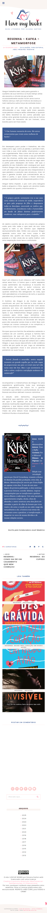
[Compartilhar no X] (30, 547)
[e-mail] (34, 789)
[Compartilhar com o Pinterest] (39, 547)
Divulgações (25, 47)
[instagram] (12, 789)
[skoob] (30, 789)
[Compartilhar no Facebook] (34, 547)
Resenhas (30, 49)
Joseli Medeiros (19, 49)
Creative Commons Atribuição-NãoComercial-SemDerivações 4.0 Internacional (23, 882)
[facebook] (17, 789)
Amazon (36, 464)
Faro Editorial (37, 47)
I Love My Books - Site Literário (30, 909)
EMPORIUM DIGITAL (30, 910)
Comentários (10, 547)
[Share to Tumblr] (43, 547)
